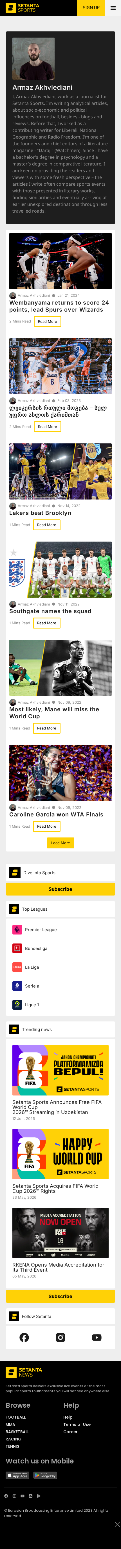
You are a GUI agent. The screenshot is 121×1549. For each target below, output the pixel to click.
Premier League (41, 929)
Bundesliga (36, 948)
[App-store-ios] (31, 1496)
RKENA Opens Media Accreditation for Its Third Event (58, 1267)
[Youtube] (22, 1496)
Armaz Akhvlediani (34, 295)
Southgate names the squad (50, 611)
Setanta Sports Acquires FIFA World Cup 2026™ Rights (55, 1188)
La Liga (32, 967)
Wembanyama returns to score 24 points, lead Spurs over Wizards (59, 306)
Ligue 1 (32, 1004)
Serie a (32, 986)
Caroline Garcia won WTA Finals (56, 814)
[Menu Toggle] (113, 8)
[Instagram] (14, 1496)
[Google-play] (39, 1496)
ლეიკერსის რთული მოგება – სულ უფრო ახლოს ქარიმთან (58, 411)
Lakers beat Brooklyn (40, 513)
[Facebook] (6, 1496)
